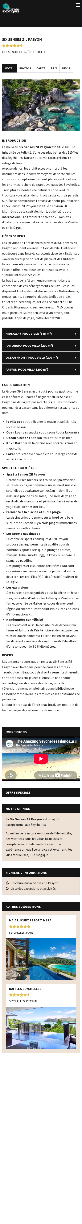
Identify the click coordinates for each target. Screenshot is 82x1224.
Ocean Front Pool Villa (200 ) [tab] (31, 357)
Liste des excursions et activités (33, 888)
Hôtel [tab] (9, 68)
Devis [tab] (66, 68)
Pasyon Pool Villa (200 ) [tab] (26, 369)
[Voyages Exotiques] (11, 7)
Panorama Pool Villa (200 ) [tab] (29, 345)
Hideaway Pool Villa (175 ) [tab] (28, 333)
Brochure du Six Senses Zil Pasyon (34, 883)
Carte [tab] (40, 68)
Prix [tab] (54, 68)
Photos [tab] (25, 68)
